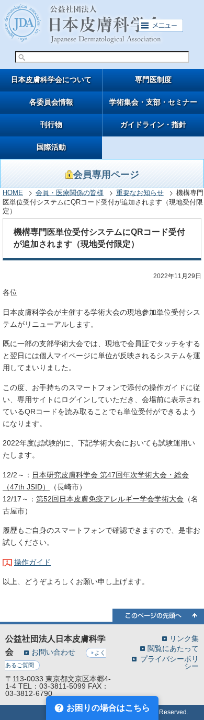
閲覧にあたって (173, 648)
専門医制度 (153, 80)
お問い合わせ (53, 652)
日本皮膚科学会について (51, 80)
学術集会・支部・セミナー (153, 102)
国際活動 (51, 147)
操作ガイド (32, 562)
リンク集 (184, 638)
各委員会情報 (51, 102)
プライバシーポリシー (169, 662)
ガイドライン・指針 (153, 125)
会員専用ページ (106, 174)
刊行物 (51, 125)
